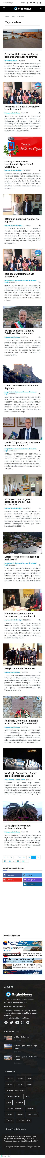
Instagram (31, 880)
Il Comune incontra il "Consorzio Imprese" (21, 220)
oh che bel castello (23, 1120)
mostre (19, 1084)
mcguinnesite (32, 1114)
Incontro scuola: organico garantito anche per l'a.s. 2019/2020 (18, 502)
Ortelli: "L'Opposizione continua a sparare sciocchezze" (22, 443)
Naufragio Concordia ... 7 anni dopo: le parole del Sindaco (20, 774)
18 (29, 857)
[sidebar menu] (4, 9)
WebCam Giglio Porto (21, 1037)
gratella (20, 1078)
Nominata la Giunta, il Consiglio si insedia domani (22, 108)
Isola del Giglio (8, 3)
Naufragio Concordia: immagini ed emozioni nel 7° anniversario (21, 722)
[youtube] (34, 3)
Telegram (31, 884)
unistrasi (10, 1078)
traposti (9, 1120)
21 (5, 861)
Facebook (10, 875)
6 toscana (19, 1102)
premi (9, 1102)
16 (19, 857)
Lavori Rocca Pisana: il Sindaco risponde (21, 387)
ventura (9, 1084)
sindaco (21, 16)
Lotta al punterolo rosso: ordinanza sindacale (17, 827)
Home (7, 16)
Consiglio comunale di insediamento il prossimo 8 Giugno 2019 (19, 164)
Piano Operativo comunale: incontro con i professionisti (19, 615)
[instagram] (37, 3)
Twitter (29, 875)
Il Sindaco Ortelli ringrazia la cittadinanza (19, 275)
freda (30, 1078)
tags (13, 16)
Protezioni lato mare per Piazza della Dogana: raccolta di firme (21, 55)
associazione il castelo (14, 1108)
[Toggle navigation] (41, 8)
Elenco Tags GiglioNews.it (16, 1129)
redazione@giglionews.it (15, 1006)
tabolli (27, 1096)
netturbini (31, 1108)
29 (18, 861)
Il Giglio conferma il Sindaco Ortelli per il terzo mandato (19, 332)
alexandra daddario (13, 1096)
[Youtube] (17, 1023)
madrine (9, 1114)
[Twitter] (11, 1023)
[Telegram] (27, 1023)
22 (10, 861)
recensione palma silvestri (16, 1090)
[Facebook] (6, 1023)
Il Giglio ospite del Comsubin (19, 668)
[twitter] (31, 3)
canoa (29, 1084)
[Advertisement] (22, 912)
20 (38, 857)
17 (24, 857)
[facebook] (27, 3)
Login (23, 3)
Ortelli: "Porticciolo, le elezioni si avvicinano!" (21, 558)
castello (20, 1114)
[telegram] (40, 3)
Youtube (10, 880)
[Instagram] (22, 1023)
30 (23, 861)
